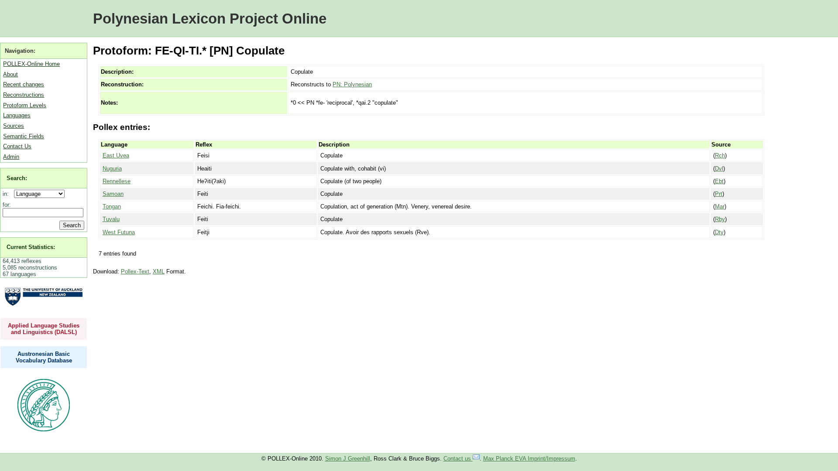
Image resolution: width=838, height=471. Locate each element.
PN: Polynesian (352, 84)
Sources (13, 126)
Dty (719, 232)
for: (7, 204)
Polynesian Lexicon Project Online (209, 18)
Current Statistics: (31, 247)
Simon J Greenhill (347, 458)
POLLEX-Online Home (31, 64)
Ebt (719, 181)
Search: (17, 178)
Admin (11, 157)
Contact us (458, 458)
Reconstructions (23, 95)
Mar (720, 206)
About (10, 74)
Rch (720, 155)
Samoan (113, 194)
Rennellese (117, 181)
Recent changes (23, 84)
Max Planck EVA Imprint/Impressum (529, 458)
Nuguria (112, 168)
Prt (718, 194)
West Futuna (119, 232)
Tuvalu (111, 219)
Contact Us (17, 146)
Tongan (112, 206)
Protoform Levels (24, 105)
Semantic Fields (23, 136)
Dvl (719, 168)
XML (159, 271)
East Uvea (116, 155)
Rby (720, 219)
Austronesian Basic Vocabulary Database (44, 357)
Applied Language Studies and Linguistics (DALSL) (43, 328)
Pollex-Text (135, 271)
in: (7, 194)
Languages (17, 115)
